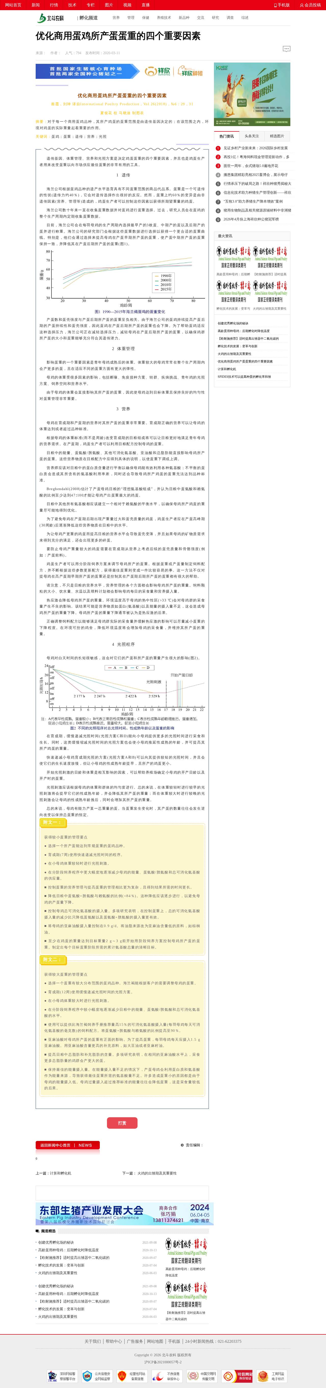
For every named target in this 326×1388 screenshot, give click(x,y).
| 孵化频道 (87, 17)
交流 (200, 18)
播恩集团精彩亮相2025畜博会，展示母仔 (256, 175)
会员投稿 (312, 5)
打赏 (122, 1123)
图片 (109, 5)
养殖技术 (164, 18)
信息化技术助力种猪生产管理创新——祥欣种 (257, 194)
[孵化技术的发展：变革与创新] (232, 291)
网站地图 (155, 1341)
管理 (130, 18)
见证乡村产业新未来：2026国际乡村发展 (256, 148)
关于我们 (93, 1341)
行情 (54, 5)
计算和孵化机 (60, 1173)
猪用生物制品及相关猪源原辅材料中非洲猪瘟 (257, 211)
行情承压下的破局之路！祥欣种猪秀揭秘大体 (257, 185)
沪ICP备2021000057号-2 (163, 1362)
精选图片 (277, 136)
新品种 (184, 18)
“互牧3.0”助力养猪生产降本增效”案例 (253, 201)
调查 (230, 18)
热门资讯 (227, 136)
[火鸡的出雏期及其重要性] (269, 291)
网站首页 (13, 5)
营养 (116, 18)
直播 (146, 5)
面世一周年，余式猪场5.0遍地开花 (251, 166)
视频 (127, 5)
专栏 (91, 5)
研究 (215, 18)
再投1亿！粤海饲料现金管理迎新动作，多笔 (257, 158)
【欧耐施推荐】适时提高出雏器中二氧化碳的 (74, 1258)
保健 (145, 18)
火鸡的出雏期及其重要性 (157, 1173)
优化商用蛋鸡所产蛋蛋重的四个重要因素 (245, 361)
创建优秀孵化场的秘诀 (56, 1242)
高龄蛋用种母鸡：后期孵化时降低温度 (68, 1250)
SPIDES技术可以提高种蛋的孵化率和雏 (244, 377)
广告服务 (135, 1341)
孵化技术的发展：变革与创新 (61, 1265)
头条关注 (252, 136)
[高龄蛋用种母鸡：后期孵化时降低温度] (187, 1251)
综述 (245, 18)
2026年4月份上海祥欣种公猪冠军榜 (251, 219)
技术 (72, 5)
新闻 (36, 5)
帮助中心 (114, 1341)
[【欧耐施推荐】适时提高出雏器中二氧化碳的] (187, 1294)
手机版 (283, 5)
